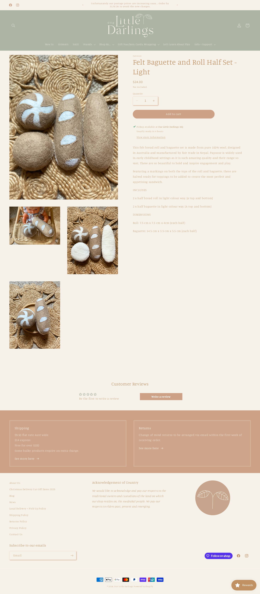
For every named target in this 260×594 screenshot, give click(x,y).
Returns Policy (18, 521)
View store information (151, 136)
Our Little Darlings (123, 586)
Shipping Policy (18, 514)
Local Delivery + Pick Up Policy (27, 508)
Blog (12, 495)
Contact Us (15, 534)
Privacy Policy (18, 527)
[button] (13, 25)
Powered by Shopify (143, 586)
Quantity (138, 93)
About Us (14, 482)
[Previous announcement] (83, 4)
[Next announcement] (177, 4)
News (12, 502)
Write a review (161, 396)
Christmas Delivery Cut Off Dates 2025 (32, 489)
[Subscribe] (72, 555)
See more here (24, 458)
